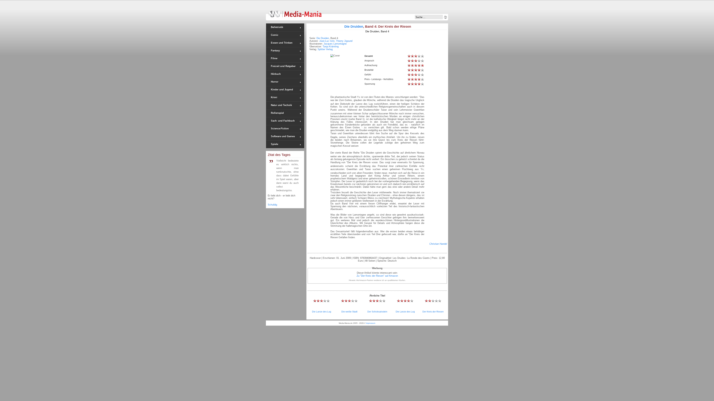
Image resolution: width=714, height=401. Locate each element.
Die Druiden (353, 26)
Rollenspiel (277, 113)
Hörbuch (276, 74)
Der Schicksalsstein (377, 311)
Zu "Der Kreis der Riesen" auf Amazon (377, 275)
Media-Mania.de (295, 12)
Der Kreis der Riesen (433, 311)
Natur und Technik (281, 105)
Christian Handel (438, 243)
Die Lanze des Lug (321, 311)
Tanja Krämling (331, 46)
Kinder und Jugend (282, 89)
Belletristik (277, 27)
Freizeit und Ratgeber (283, 66)
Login (445, 17)
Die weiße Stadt (349, 311)
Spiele (274, 144)
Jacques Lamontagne (335, 43)
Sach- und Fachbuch (283, 120)
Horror (274, 81)
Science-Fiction (280, 128)
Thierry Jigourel (344, 41)
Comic (274, 35)
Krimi (274, 97)
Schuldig (272, 204)
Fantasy (275, 50)
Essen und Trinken (281, 42)
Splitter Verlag (325, 49)
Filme (274, 58)
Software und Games (283, 136)
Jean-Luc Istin (327, 41)
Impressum (370, 323)
